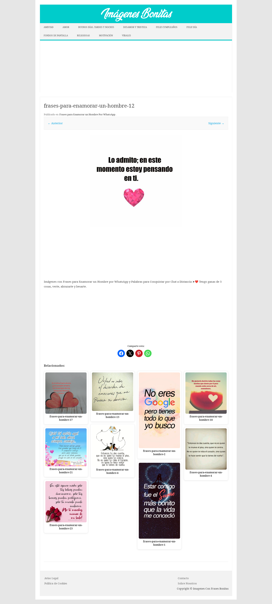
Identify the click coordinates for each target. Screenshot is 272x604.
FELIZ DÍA (192, 27)
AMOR (66, 27)
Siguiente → (216, 123)
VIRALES (126, 35)
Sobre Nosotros (187, 583)
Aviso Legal (51, 578)
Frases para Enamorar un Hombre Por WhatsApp (87, 114)
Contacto (183, 578)
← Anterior (55, 123)
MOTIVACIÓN (106, 35)
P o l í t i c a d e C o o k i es (55, 583)
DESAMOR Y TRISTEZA (135, 27)
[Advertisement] (136, 66)
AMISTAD (48, 27)
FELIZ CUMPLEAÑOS (166, 27)
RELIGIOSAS (83, 35)
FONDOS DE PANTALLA (56, 35)
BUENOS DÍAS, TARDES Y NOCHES (96, 27)
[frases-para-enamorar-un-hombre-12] (136, 181)
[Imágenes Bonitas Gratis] (136, 22)
